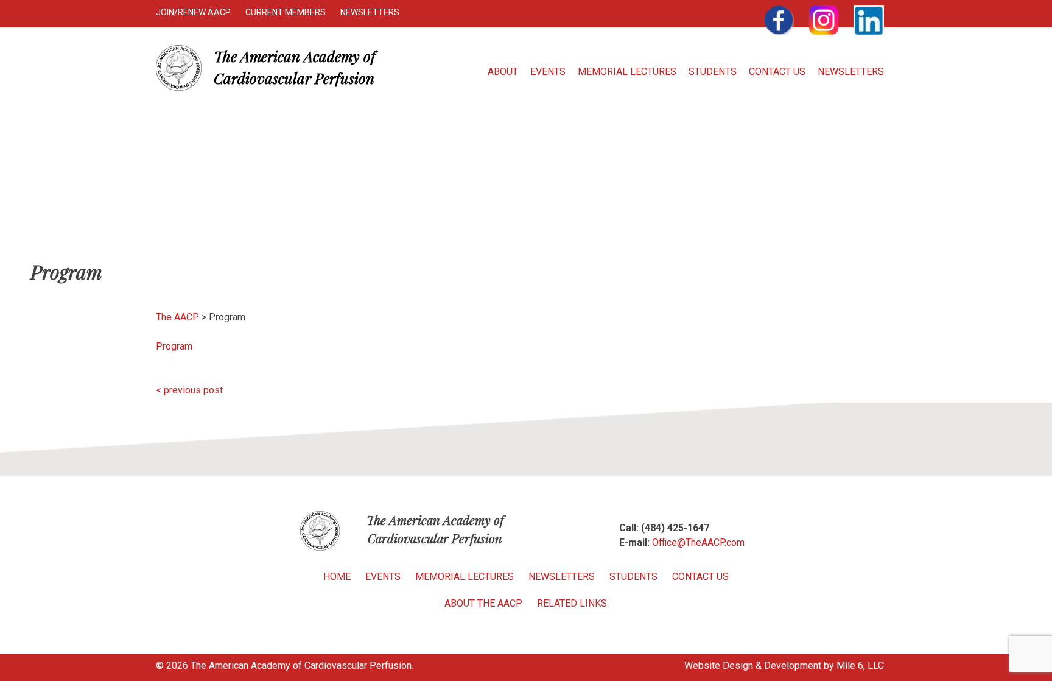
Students (713, 71)
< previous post (189, 390)
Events (548, 71)
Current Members (285, 12)
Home (337, 576)
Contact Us (777, 71)
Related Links (572, 603)
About (503, 71)
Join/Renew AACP (193, 12)
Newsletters (369, 12)
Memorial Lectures (627, 71)
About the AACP (483, 603)
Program (174, 346)
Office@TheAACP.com (698, 542)
